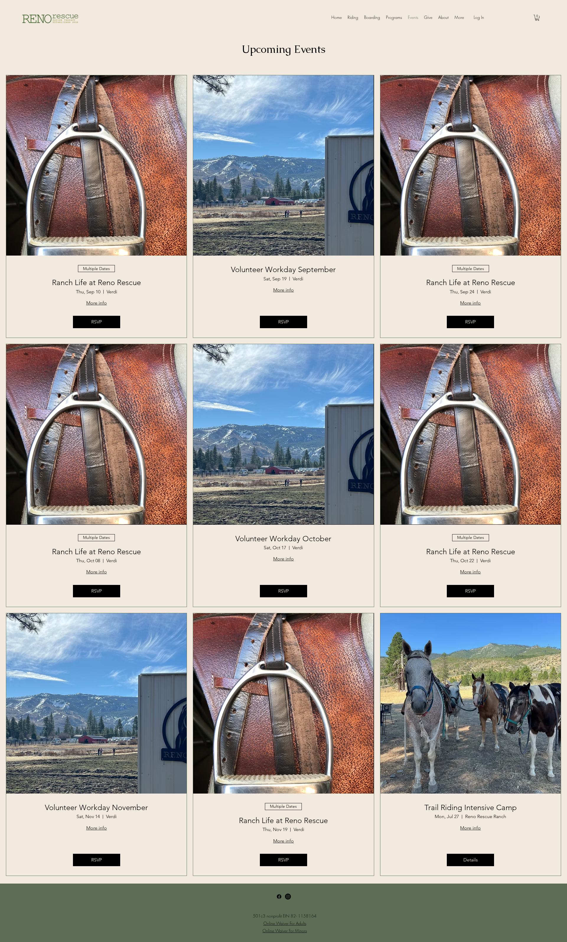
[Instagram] (288, 897)
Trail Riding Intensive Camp (470, 807)
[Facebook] (279, 897)
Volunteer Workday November (96, 807)
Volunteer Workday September (283, 269)
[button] (537, 18)
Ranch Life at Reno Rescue (96, 282)
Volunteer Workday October (283, 538)
